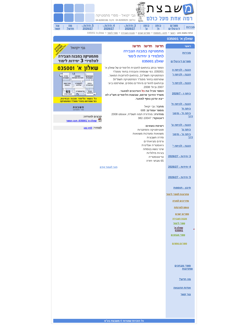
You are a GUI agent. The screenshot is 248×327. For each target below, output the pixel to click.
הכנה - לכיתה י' (181, 145)
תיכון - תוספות (160, 33)
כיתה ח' (158, 27)
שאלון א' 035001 (178, 229)
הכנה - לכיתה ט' (181, 124)
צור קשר (57, 27)
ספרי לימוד (112, 33)
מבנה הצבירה (128, 33)
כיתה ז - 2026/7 (181, 93)
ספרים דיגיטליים (174, 27)
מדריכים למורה (180, 200)
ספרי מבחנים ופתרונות (184, 267)
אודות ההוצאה (182, 287)
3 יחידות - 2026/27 (130, 27)
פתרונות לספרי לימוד (177, 194)
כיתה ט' (146, 27)
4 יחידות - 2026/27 (109, 27)
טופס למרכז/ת (181, 207)
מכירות (190, 26)
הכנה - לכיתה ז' (181, 83)
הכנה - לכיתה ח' (181, 103)
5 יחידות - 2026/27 (88, 27)
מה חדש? (70, 27)
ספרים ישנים (144, 33)
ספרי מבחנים (178, 235)
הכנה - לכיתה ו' (181, 74)
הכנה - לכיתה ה (181, 69)
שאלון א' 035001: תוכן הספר (81, 120)
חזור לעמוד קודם (108, 167)
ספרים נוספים (179, 243)
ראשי (172, 33)
